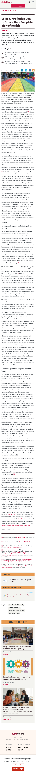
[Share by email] (33, 70)
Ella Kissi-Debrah (20, 537)
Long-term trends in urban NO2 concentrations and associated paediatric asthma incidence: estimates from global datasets (16, 554)
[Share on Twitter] (26, 70)
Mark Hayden (11, 514)
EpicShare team (22, 519)
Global (11, 605)
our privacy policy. (19, 764)
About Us (9, 750)
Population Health (14, 607)
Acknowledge (18, 769)
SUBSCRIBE (18, 6)
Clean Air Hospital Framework (14, 547)
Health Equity (19, 605)
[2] (15, 152)
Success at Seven (14, 613)
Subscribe (9, 747)
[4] (2, 550)
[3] (2, 171)
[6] (2, 564)
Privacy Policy (18, 737)
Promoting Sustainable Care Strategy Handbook (15, 525)
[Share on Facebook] (30, 70)
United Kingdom (23, 747)
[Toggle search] (29, 2)
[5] (18, 273)
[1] (28, 111)
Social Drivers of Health (16, 610)
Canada (20, 750)
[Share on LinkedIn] (22, 70)
